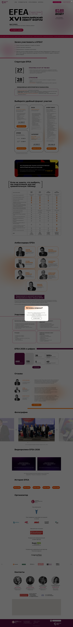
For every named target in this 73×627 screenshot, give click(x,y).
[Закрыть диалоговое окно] (72, 1)
